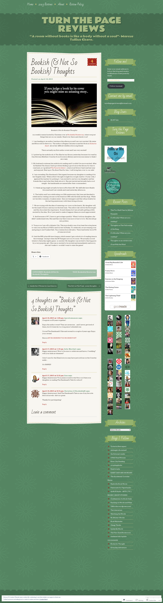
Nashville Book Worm (119, 484)
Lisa (66, 376)
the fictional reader (118, 454)
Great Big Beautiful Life (114, 262)
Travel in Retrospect (118, 446)
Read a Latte (115, 469)
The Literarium (116, 510)
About (61, 4)
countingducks (116, 465)
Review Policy (76, 4)
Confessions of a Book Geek (121, 499)
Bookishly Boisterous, (76, 135)
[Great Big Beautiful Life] (133, 267)
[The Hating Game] (133, 292)
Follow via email (116, 86)
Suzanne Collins (111, 281)
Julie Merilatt (70, 349)
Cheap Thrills (116, 525)
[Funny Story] (133, 276)
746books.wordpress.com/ (121, 506)
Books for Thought (118, 544)
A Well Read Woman (118, 458)
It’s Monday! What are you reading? (120, 219)
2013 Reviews (46, 4)
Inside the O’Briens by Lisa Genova (42, 286)
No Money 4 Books (118, 518)
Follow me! (120, 61)
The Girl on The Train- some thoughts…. (84, 286)
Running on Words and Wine (121, 503)
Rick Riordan (110, 298)
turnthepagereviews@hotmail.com (118, 103)
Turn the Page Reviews (81, 25)
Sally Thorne (110, 289)
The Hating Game (112, 287)
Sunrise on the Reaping (114, 279)
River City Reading (118, 461)
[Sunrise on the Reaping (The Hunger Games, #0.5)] (133, 284)
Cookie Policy (43, 599)
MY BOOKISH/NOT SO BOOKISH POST (62, 338)
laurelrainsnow (71, 318)
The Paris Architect (58, 168)
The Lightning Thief (112, 296)
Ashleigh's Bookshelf (119, 450)
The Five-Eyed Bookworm (121, 533)
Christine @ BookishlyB (74, 391)
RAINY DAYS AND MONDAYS (121, 473)
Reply (44, 342)
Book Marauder (117, 521)
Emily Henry (110, 264)
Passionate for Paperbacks (121, 488)
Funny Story (110, 271)
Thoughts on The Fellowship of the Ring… (121, 227)
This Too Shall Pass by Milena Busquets (122, 212)
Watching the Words (118, 514)
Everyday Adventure (119, 548)
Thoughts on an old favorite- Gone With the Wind (122, 242)
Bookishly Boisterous (87, 272)
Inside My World (117, 529)
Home (30, 4)
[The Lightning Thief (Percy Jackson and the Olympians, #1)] (133, 300)
